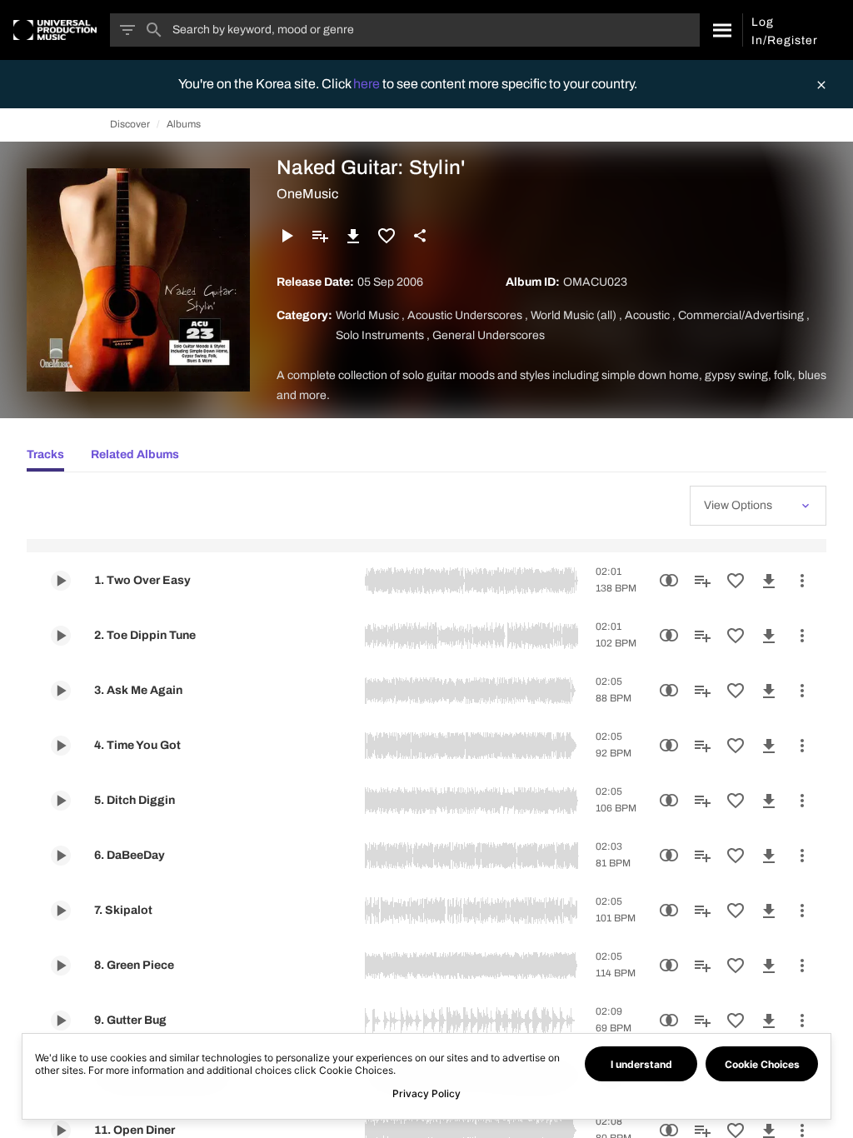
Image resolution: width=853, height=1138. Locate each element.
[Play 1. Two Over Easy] (61, 581)
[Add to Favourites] (387, 236)
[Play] (287, 236)
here (367, 84)
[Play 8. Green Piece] (61, 966)
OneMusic (307, 194)
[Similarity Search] (669, 581)
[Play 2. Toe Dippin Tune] (61, 636)
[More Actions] (802, 581)
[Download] (353, 236)
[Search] (721, 30)
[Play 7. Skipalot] (61, 911)
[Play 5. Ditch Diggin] (61, 801)
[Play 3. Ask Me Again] (61, 691)
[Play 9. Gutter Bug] (61, 1021)
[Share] (420, 236)
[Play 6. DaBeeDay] (61, 856)
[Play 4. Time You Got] (61, 746)
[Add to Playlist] (320, 236)
